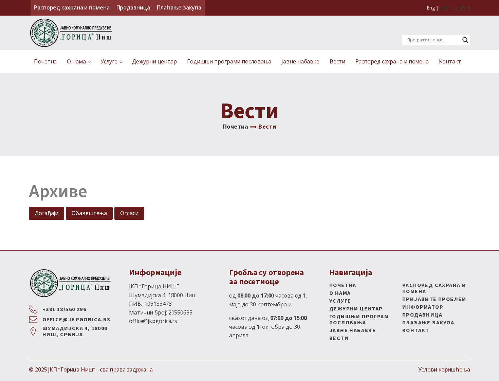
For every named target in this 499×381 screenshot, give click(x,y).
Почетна (45, 61)
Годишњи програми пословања (229, 61)
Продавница (133, 7)
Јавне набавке (300, 61)
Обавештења (89, 213)
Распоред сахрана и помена (72, 7)
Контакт (450, 61)
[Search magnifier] (465, 40)
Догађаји (46, 213)
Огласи (129, 213)
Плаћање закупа (179, 7)
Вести (337, 61)
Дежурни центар (154, 61)
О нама (76, 61)
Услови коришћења (444, 369)
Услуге (108, 61)
